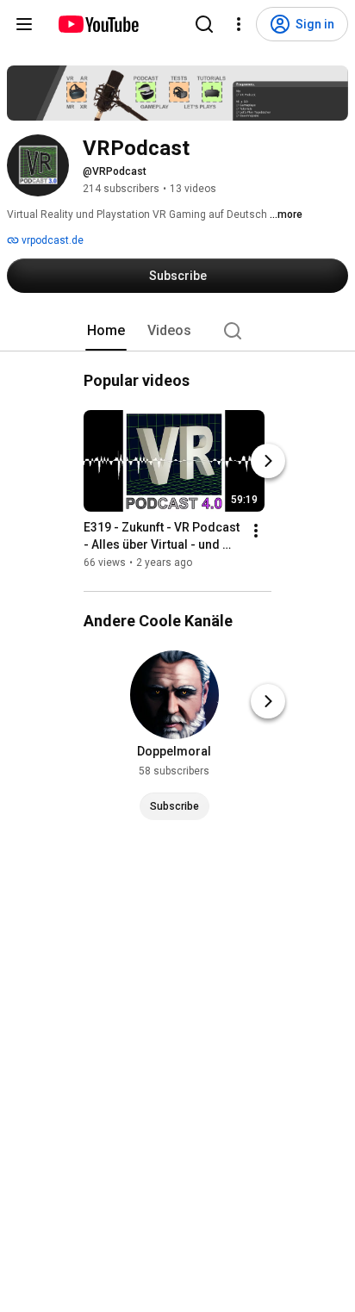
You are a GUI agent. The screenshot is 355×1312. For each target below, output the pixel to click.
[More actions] (256, 530)
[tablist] (177, 330)
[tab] (106, 330)
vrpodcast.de (51, 240)
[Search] (204, 24)
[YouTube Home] (98, 24)
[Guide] (24, 24)
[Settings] (238, 24)
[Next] (268, 461)
